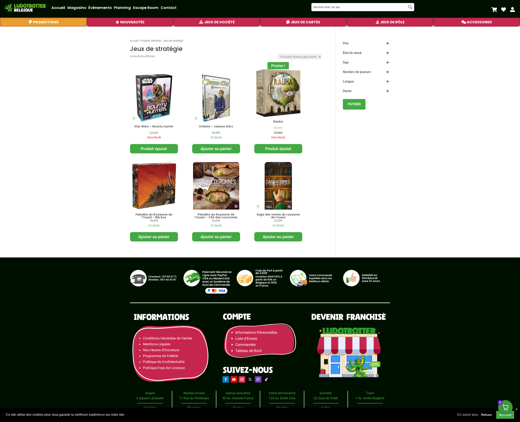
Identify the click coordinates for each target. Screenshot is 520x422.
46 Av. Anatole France (238, 398)
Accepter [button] (505, 414)
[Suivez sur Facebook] (225, 379)
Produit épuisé (154, 148)
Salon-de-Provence (282, 393)
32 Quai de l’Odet (326, 398)
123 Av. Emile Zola (282, 398)
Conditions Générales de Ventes (167, 338)
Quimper (326, 393)
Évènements (100, 7)
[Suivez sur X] (250, 379)
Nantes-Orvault (194, 393)
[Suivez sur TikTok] (266, 379)
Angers (150, 393)
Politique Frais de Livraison (164, 368)
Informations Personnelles (256, 332)
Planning (122, 7)
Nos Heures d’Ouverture (161, 350)
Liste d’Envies (247, 338)
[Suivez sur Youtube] (234, 379)
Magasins (76, 7)
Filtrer (354, 104)
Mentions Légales (156, 344)
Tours (370, 393)
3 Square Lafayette (150, 398)
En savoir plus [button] (467, 414)
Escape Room (145, 7)
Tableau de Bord (248, 350)
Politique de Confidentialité (163, 362)
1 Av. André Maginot (369, 398)
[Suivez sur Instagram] (242, 379)
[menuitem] (494, 9)
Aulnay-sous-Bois (238, 393)
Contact (169, 7)
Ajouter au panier (216, 148)
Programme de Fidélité (160, 356)
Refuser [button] (486, 414)
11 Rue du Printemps (194, 398)
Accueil (58, 7)
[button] (134, 118)
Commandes (245, 344)
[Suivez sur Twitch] (258, 379)
